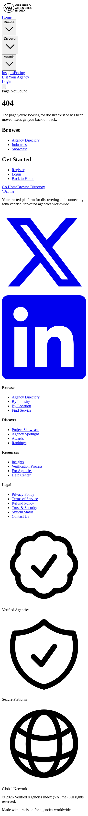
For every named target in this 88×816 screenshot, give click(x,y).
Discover (10, 38)
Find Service (21, 410)
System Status (22, 512)
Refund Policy (23, 503)
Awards (9, 57)
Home (6, 17)
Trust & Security (24, 508)
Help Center (21, 475)
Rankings (19, 443)
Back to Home (23, 178)
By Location (21, 406)
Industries (19, 145)
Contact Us (20, 516)
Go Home (9, 187)
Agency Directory (26, 140)
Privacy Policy (23, 494)
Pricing (19, 73)
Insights (8, 73)
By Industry (21, 401)
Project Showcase (25, 430)
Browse (9, 22)
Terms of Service (25, 499)
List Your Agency (15, 77)
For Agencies (22, 471)
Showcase (19, 149)
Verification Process (27, 466)
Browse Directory (31, 187)
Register (18, 170)
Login (6, 81)
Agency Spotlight (25, 434)
